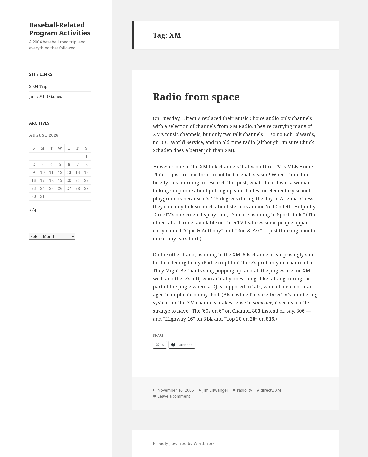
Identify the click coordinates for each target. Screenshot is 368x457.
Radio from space (196, 96)
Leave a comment (173, 396)
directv (267, 390)
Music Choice (250, 118)
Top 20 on (240, 319)
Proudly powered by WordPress (183, 443)
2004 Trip (38, 86)
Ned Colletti (278, 206)
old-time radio (238, 142)
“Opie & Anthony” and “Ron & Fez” (222, 230)
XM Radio (241, 126)
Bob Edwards (299, 134)
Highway (179, 319)
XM (278, 390)
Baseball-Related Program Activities (59, 28)
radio (242, 390)
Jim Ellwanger (215, 390)
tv (250, 390)
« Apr (34, 209)
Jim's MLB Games (45, 96)
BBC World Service (181, 142)
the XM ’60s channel (247, 254)
